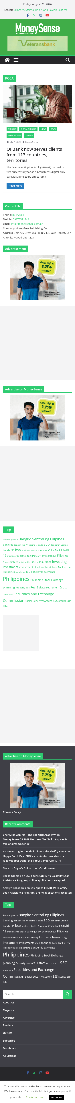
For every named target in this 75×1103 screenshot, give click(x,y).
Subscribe (9, 1040)
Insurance (45, 562)
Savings (29, 135)
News (43, 129)
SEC (63, 587)
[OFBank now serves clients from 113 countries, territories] (37, 104)
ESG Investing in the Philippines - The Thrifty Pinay (34, 851)
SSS (55, 601)
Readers (8, 1025)
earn (38, 555)
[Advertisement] (37, 343)
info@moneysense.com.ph (27, 223)
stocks (62, 601)
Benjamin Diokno (59, 544)
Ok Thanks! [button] (56, 1097)
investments (26, 567)
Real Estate (38, 587)
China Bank (54, 550)
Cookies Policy (12, 812)
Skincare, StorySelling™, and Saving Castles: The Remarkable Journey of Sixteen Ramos (40, 11)
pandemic (37, 571)
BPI (12, 550)
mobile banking (22, 572)
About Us (8, 1002)
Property (20, 587)
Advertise (9, 1017)
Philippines (16, 578)
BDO (47, 544)
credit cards (13, 555)
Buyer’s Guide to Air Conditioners (35, 868)
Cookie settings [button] (35, 1097)
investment (10, 567)
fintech (14, 562)
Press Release (14, 135)
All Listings (9, 1055)
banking (8, 544)
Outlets (7, 1033)
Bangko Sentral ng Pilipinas (41, 539)
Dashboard (10, 1048)
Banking (12, 129)
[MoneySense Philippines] (7, 60)
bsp (18, 550)
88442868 (18, 214)
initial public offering (28, 562)
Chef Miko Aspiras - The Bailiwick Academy (29, 835)
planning (9, 587)
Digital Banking (28, 129)
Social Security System (38, 601)
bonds (6, 550)
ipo (37, 567)
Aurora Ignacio (10, 539)
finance (6, 562)
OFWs (53, 129)
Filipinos (62, 555)
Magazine (9, 1010)
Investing (59, 561)
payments (49, 571)
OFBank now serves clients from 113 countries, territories (34, 154)
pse (28, 587)
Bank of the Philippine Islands (28, 544)
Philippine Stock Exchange (46, 580)
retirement (52, 587)
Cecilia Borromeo (39, 550)
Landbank (45, 567)
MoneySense (31, 141)
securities (8, 594)
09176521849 (21, 219)
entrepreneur (49, 555)
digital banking (27, 555)
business (25, 550)
